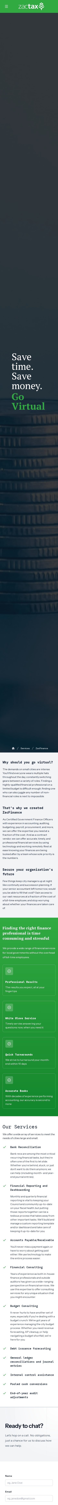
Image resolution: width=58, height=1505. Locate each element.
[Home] (13, 748)
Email (8, 1491)
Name (8, 1475)
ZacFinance (42, 748)
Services (25, 748)
